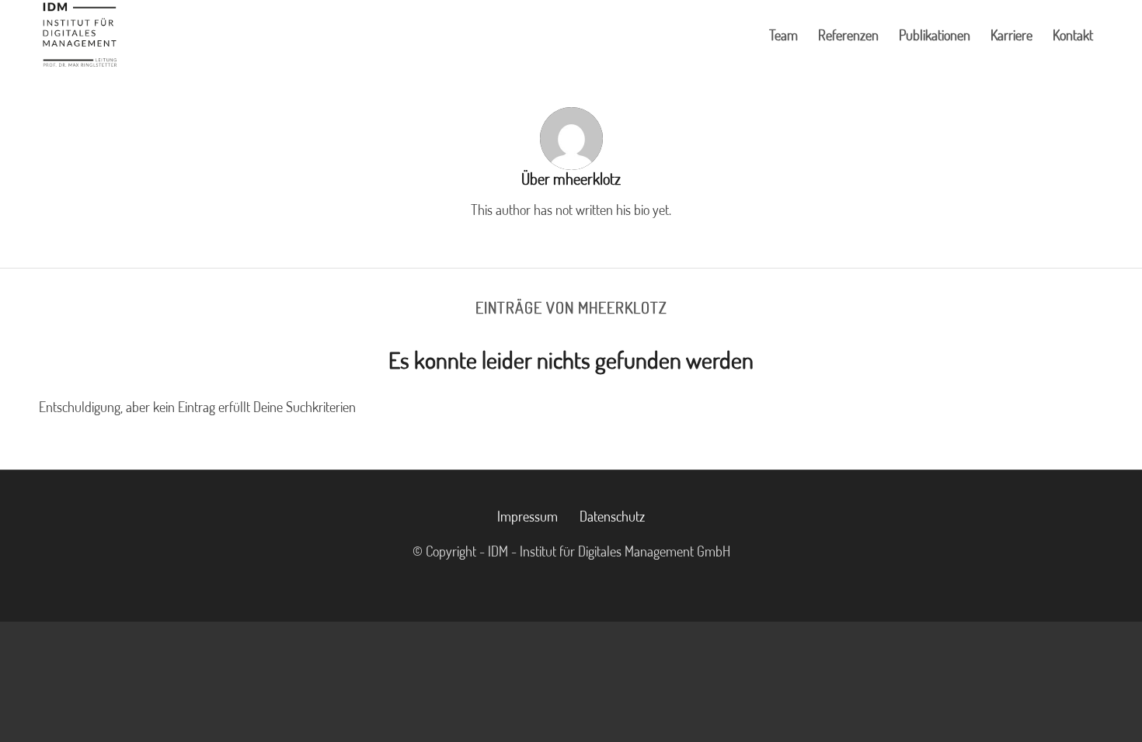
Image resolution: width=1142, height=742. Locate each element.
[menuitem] (783, 35)
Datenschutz (612, 516)
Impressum (527, 516)
